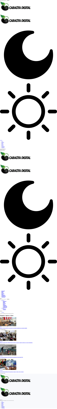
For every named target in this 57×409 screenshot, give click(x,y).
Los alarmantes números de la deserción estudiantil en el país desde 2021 (11, 357)
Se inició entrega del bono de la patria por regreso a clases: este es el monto (12, 371)
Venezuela (1, 341)
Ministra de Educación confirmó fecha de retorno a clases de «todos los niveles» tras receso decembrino (16, 342)
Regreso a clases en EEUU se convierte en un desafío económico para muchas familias (13, 328)
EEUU (1, 326)
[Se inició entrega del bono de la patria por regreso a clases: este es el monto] (8, 369)
